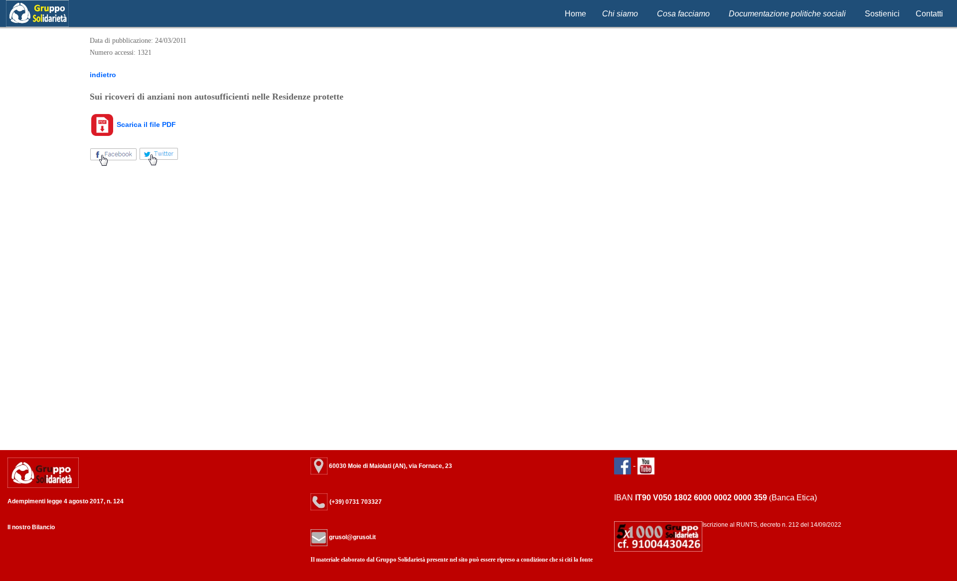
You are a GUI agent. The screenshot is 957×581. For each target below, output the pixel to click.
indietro (103, 75)
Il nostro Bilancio (31, 527)
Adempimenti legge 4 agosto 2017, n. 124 (65, 501)
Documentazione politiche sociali (787, 13)
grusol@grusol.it (351, 537)
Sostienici (882, 13)
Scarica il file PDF (145, 124)
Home (575, 13)
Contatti (929, 13)
